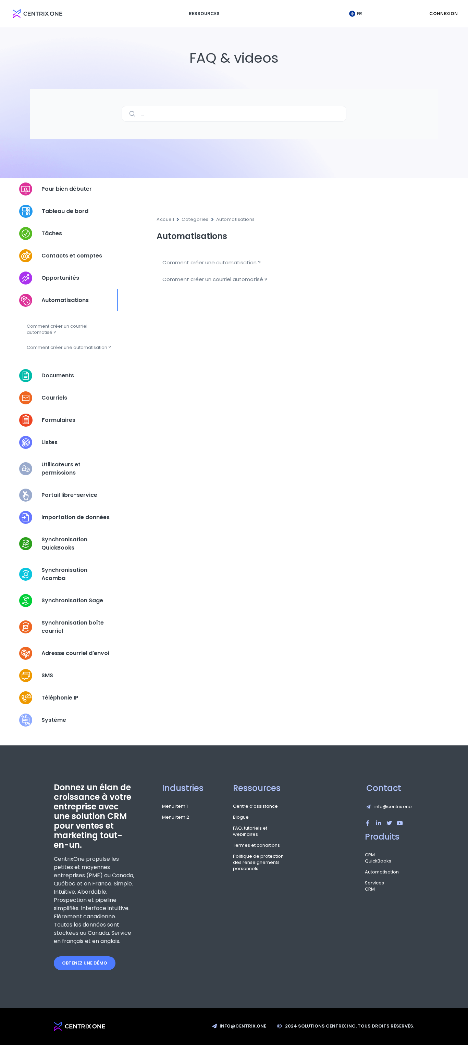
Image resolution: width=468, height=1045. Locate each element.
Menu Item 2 (175, 817)
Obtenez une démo (84, 963)
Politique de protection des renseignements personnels (258, 862)
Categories (195, 219)
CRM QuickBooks (370, 858)
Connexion (443, 13)
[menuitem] (357, 13)
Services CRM (370, 886)
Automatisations (235, 219)
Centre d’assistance (255, 806)
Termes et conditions (256, 845)
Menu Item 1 (175, 806)
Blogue (241, 817)
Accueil (165, 219)
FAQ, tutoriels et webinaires (250, 831)
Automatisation (370, 872)
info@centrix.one (393, 806)
